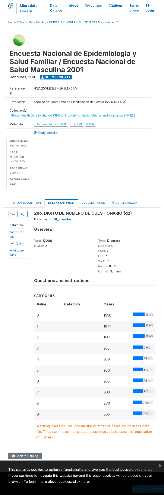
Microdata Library (29, 8)
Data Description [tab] (61, 203)
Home (12, 22)
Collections (93, 5)
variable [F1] (111, 22)
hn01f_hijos (16, 243)
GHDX (53, 22)
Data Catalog (56, 8)
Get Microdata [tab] (126, 202)
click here (81, 481)
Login (150, 10)
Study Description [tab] (27, 202)
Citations (116, 5)
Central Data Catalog (32, 22)
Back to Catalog (26, 456)
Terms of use (134, 8)
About (73, 5)
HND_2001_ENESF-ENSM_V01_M (80, 22)
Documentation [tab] (93, 202)
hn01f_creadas (60, 219)
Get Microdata (57, 77)
